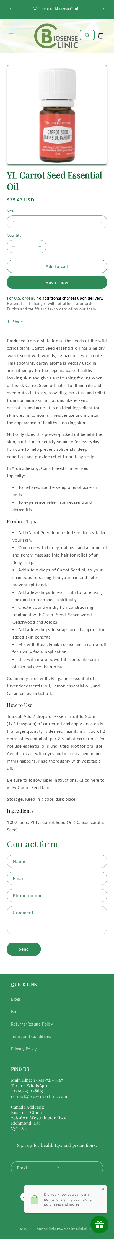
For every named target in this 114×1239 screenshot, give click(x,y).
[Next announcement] (104, 9)
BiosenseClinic (44, 1228)
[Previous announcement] (10, 9)
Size (10, 211)
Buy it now (57, 282)
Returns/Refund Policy (32, 1024)
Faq (14, 1011)
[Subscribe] (57, 1167)
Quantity (14, 235)
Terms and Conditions (31, 1036)
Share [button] (17, 322)
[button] (11, 36)
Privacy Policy (24, 1048)
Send (24, 949)
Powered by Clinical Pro (75, 1228)
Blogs (16, 999)
